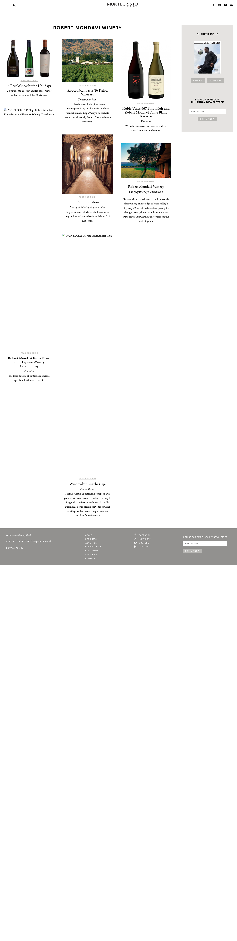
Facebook (213, 5)
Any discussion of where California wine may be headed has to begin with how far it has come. (87, 216)
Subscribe (215, 80)
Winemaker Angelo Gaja (87, 484)
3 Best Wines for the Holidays (29, 86)
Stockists (91, 539)
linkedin (144, 547)
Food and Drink (29, 81)
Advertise (91, 543)
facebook (144, 535)
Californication (87, 202)
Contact (90, 558)
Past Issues (91, 551)
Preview (197, 80)
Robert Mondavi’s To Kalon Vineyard (87, 92)
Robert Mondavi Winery (146, 186)
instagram (145, 539)
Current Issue (93, 547)
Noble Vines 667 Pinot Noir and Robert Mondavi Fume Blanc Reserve (146, 112)
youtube (144, 543)
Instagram (219, 5)
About (89, 535)
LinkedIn (231, 5)
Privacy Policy (14, 548)
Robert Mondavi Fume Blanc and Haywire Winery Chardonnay (29, 362)
